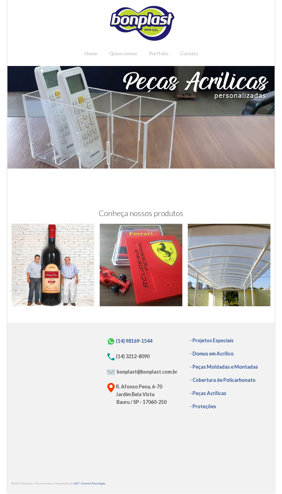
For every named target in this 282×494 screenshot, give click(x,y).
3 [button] (137, 166)
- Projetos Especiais (212, 340)
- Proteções (203, 406)
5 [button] (151, 166)
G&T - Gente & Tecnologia (89, 483)
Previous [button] (15, 117)
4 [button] (144, 166)
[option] (141, 117)
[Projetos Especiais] (53, 265)
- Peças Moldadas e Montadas (224, 367)
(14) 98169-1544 (134, 341)
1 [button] (124, 166)
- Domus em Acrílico (212, 354)
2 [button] (131, 166)
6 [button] (157, 166)
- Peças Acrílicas (208, 393)
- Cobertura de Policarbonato (223, 380)
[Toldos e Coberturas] (229, 265)
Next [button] (267, 117)
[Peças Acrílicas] (141, 265)
